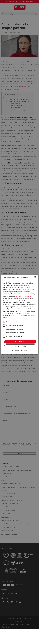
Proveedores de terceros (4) (25, 296)
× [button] (35, 277)
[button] (19, 351)
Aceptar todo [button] (20, 341)
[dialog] (19, 314)
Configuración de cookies (19, 315)
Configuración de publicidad (26, 311)
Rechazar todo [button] (20, 346)
